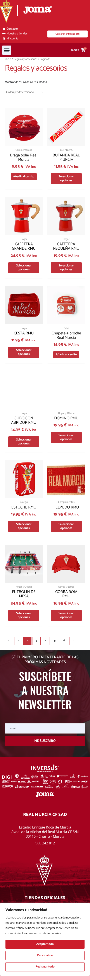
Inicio (8, 59)
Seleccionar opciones (66, 178)
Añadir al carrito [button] (23, 176)
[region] (45, 939)
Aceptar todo (45, 944)
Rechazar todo (45, 966)
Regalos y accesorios (25, 59)
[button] (6, 50)
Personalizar (45, 955)
